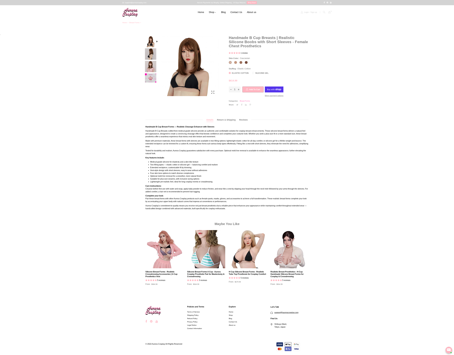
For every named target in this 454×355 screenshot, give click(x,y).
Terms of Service (193, 312)
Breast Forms (245, 101)
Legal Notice (191, 325)
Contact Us (233, 322)
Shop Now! (252, 3)
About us (232, 325)
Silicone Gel (262, 73)
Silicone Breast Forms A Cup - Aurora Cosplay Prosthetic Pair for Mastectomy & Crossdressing (206, 274)
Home (231, 312)
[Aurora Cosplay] (130, 12)
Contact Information (194, 328)
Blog (230, 318)
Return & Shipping (226, 120)
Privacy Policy (192, 322)
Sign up (313, 12)
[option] (152, 42)
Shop (231, 315)
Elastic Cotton (240, 73)
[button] (235, 53)
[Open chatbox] (448, 350)
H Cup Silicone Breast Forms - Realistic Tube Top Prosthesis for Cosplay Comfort (247, 273)
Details (209, 120)
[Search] (324, 12)
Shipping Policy (193, 315)
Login (306, 12)
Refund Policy (192, 318)
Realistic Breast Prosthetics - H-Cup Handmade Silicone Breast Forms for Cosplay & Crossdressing (287, 274)
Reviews (243, 120)
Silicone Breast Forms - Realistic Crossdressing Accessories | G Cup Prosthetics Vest (161, 274)
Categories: (233, 101)
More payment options (274, 96)
